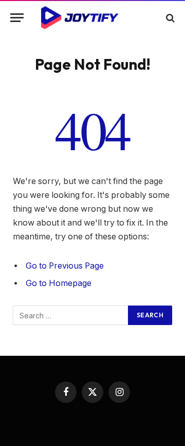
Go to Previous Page (65, 266)
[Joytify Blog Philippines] (92, 17)
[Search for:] (71, 315)
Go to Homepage (58, 283)
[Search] (169, 17)
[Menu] (17, 17)
